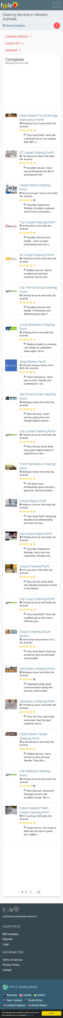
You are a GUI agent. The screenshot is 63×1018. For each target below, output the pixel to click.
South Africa (34, 1000)
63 (38, 892)
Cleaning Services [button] (16, 36)
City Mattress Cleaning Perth (34, 773)
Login (6, 944)
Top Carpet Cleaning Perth (37, 222)
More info (30, 1015)
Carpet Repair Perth (33, 501)
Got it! (51, 1013)
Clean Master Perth (32, 361)
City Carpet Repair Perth (35, 533)
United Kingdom (15, 1005)
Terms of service (13, 959)
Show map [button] (11, 50)
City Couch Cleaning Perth (37, 599)
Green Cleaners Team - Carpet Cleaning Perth (34, 810)
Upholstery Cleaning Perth (37, 668)
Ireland (40, 995)
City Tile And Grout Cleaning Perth (38, 290)
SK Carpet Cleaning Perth (36, 255)
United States (38, 1005)
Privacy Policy (11, 964)
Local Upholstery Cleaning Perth (37, 327)
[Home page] (9, 5)
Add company (10, 934)
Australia (11, 995)
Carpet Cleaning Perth (34, 566)
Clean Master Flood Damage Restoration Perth (38, 118)
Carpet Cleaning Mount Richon (35, 634)
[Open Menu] (56, 5)
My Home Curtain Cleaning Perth (37, 396)
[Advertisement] (30, 88)
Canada (26, 995)
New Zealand (14, 1000)
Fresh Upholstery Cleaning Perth (37, 466)
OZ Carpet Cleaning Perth (36, 152)
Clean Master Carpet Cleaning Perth (33, 736)
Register (8, 939)
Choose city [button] (12, 43)
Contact (7, 970)
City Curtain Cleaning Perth (37, 431)
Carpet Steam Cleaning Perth (34, 187)
